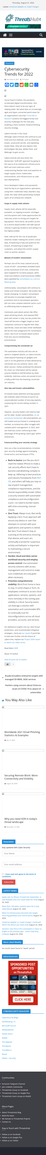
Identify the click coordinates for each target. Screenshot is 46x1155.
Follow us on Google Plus (12, 1137)
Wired (4, 1054)
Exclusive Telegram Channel (13, 1084)
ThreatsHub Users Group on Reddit (16, 1096)
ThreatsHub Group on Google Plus (16, 1093)
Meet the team (8, 1115)
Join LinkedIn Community (12, 1087)
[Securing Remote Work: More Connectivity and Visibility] (23, 751)
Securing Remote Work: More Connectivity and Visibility (21, 777)
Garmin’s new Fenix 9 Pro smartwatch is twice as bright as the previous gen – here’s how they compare (22, 931)
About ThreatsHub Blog (11, 1112)
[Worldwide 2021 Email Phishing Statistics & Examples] (23, 707)
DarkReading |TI (8, 1021)
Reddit (4, 1038)
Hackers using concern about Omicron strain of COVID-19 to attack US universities (23, 689)
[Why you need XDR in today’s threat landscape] (23, 794)
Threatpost (6, 1046)
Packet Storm (7, 1034)
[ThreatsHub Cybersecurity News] (5, 35)
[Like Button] (7, 664)
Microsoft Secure (9, 1026)
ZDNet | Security (9, 1058)
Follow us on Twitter (10, 1140)
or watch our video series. (15, 642)
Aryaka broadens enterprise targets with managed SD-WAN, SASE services (24, 677)
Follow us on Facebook (11, 1134)
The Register (7, 1042)
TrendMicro (9, 63)
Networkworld (7, 1030)
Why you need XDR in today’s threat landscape (20, 820)
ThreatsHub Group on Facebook (15, 1090)
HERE (16, 648)
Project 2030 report (32, 639)
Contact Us (6, 1122)
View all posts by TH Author (15, 659)
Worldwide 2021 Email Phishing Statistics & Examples (22, 733)
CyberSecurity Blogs (10, 1017)
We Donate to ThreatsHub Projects (16, 1119)
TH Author (25, 79)
